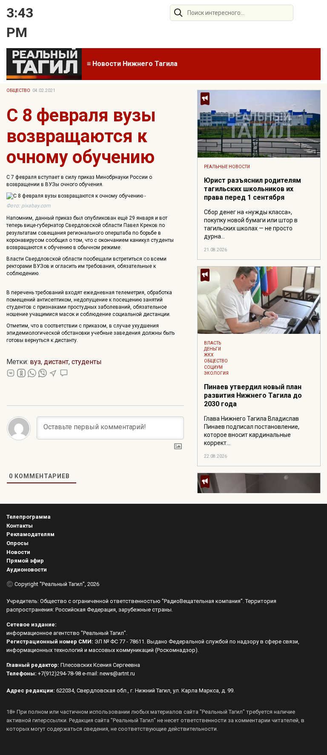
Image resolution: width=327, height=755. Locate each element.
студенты (87, 362)
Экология (216, 373)
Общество (18, 90)
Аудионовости (26, 569)
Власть (212, 343)
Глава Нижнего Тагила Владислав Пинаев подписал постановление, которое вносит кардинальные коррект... (251, 430)
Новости (18, 552)
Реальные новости (227, 166)
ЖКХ (208, 355)
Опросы (17, 543)
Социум (213, 367)
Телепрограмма (28, 517)
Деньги (212, 349)
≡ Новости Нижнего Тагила (132, 64)
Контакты (19, 525)
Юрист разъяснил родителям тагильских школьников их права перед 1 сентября (252, 188)
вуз (35, 362)
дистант (56, 362)
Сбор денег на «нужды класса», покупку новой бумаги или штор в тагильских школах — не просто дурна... (251, 224)
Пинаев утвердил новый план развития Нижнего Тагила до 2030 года (253, 395)
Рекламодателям (30, 534)
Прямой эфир (25, 560)
